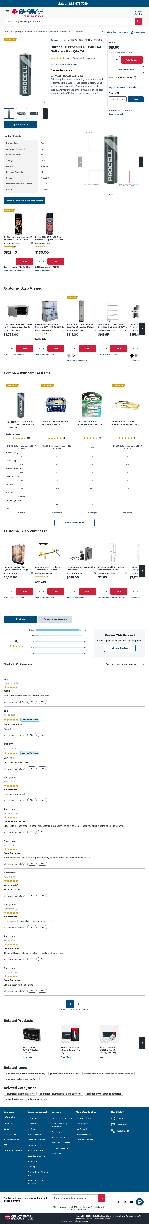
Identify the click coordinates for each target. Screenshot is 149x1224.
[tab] (20, 112)
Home (7, 31)
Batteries (39, 31)
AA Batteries (75, 31)
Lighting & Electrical (22, 31)
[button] (114, 59)
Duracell (54, 40)
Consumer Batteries (56, 31)
